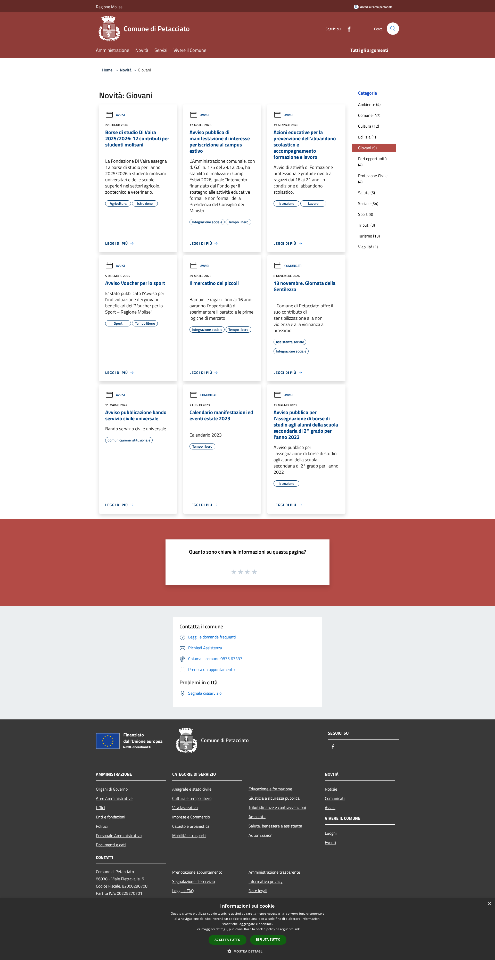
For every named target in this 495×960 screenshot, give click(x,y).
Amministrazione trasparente (274, 872)
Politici (102, 826)
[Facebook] (347, 28)
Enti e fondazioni (110, 817)
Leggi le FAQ (183, 891)
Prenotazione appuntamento (197, 872)
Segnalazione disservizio (193, 881)
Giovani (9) (367, 148)
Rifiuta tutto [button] (268, 939)
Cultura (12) (368, 126)
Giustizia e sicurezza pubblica (274, 798)
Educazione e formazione (270, 789)
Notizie (331, 789)
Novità (125, 70)
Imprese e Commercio (191, 817)
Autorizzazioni (261, 835)
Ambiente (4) (369, 104)
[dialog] (247, 929)
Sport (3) (365, 214)
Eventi (330, 842)
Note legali (258, 891)
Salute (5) (366, 193)
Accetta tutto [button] (227, 940)
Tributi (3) (366, 225)
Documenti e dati (111, 845)
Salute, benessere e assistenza (275, 826)
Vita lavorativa (185, 808)
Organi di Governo (112, 789)
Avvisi (120, 114)
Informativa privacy (266, 881)
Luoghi (331, 833)
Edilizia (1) (367, 137)
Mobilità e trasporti (189, 835)
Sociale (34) (368, 203)
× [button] (489, 904)
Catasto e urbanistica (190, 826)
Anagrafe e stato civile (191, 789)
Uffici (100, 808)
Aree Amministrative (114, 798)
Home (107, 70)
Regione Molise (109, 7)
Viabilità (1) (368, 247)
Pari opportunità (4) (372, 161)
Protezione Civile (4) (372, 179)
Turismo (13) (369, 236)
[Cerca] (393, 28)
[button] (247, 951)
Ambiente (257, 817)
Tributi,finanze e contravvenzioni (277, 807)
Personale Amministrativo (119, 835)
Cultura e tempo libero (191, 798)
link (297, 929)
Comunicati (292, 265)
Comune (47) (369, 115)
